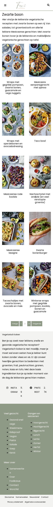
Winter (37, 451)
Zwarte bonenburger (40, 251)
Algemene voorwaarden (35, 502)
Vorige (15, 323)
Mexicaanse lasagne (13, 251)
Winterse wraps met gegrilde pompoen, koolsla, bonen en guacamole (40, 306)
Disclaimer (9, 497)
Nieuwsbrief (34, 497)
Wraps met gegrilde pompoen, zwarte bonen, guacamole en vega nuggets (13, 87)
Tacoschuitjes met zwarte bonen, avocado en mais (13, 303)
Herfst (36, 447)
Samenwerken (22, 497)
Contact (14, 485)
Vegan (13, 436)
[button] (49, 5)
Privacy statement (15, 502)
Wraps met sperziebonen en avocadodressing (13, 143)
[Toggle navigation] (5, 5)
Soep (12, 448)
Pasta (12, 440)
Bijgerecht (39, 430)
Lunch (36, 435)
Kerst (12, 452)
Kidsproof (14, 432)
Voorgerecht (40, 422)
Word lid (14, 489)
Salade (13, 444)
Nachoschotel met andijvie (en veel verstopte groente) (40, 198)
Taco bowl (40, 141)
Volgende (37, 323)
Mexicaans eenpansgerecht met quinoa (40, 84)
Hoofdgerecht (41, 426)
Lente (36, 439)
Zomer (37, 443)
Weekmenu (15, 428)
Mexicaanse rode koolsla (13, 195)
